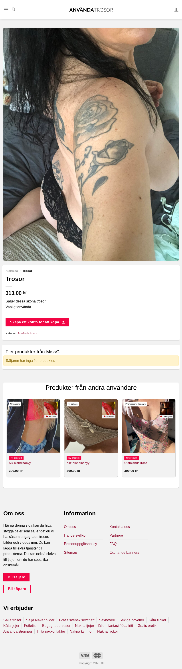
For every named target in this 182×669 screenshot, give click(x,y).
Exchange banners (124, 552)
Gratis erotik (147, 626)
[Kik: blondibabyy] (91, 426)
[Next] (175, 440)
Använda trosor (27, 333)
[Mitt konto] (176, 9)
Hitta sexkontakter (51, 631)
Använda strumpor (17, 631)
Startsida (12, 271)
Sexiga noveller (131, 620)
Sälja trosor (12, 620)
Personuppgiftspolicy (80, 544)
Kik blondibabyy (20, 463)
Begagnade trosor (56, 626)
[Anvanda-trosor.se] (91, 9)
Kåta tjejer (11, 626)
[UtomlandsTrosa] (148, 426)
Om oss (70, 527)
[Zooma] (9, 255)
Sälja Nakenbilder (40, 620)
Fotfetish (31, 626)
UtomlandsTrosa (135, 463)
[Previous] (7, 440)
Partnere (116, 535)
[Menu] (6, 9)
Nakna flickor (107, 631)
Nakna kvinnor (81, 631)
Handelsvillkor (75, 535)
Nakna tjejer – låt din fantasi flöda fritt (104, 626)
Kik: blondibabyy (78, 463)
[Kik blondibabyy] (33, 426)
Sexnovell (107, 620)
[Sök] (13, 9)
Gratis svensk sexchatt (76, 620)
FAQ (113, 544)
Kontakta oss (119, 527)
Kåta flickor (157, 620)
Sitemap (70, 552)
